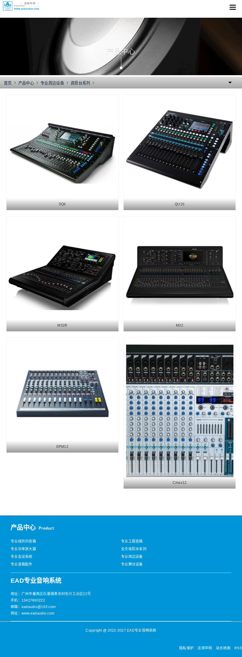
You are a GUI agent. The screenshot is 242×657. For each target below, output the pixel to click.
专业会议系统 (21, 557)
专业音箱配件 (21, 564)
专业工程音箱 (132, 541)
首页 (8, 83)
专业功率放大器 (23, 549)
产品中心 (26, 83)
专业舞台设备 (132, 564)
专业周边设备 (52, 83)
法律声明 (204, 648)
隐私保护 (186, 648)
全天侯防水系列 (133, 549)
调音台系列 (80, 83)
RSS (238, 648)
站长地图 (223, 648)
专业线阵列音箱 (23, 541)
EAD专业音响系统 (36, 580)
